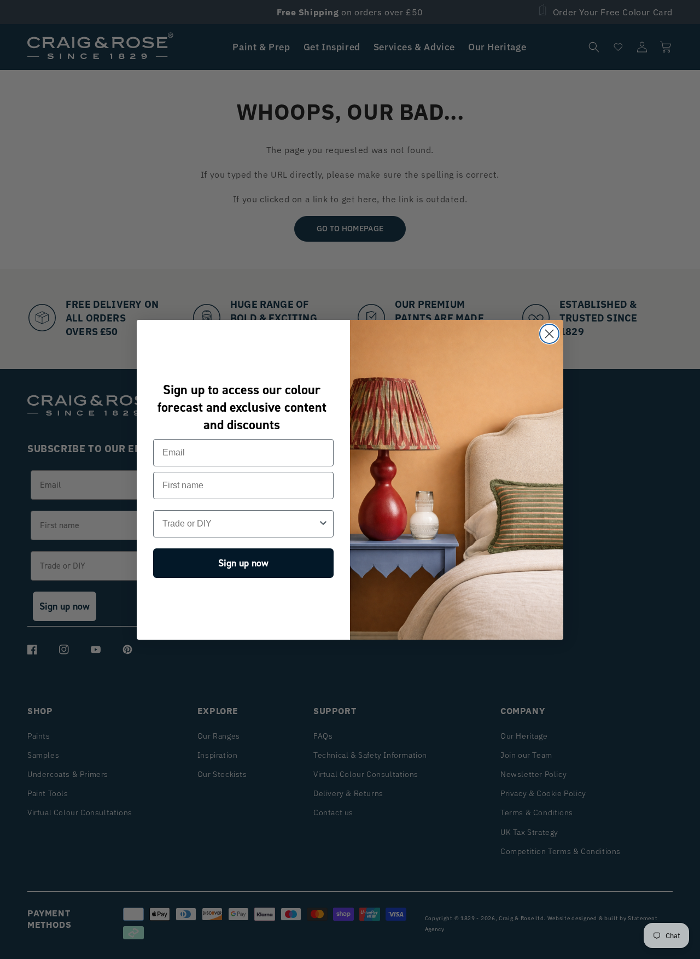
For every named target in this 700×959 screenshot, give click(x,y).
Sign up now (243, 563)
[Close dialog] (549, 333)
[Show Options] (323, 524)
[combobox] (240, 524)
